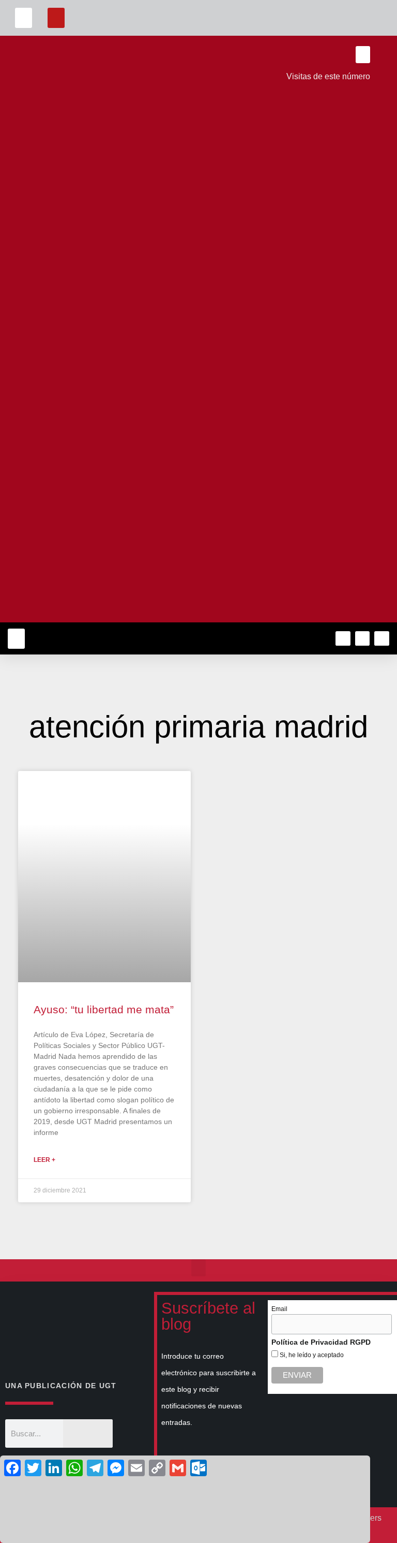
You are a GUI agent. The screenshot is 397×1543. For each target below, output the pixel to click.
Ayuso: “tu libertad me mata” (104, 1009)
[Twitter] (362, 638)
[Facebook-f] (342, 638)
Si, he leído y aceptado (311, 1355)
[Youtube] (381, 638)
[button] (23, 18)
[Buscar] (88, 1433)
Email (279, 1309)
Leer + (44, 1159)
